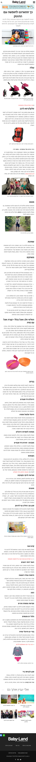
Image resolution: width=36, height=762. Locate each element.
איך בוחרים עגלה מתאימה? (25, 105)
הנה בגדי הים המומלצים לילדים (24, 644)
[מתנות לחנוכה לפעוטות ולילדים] (26, 714)
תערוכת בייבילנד (8, 745)
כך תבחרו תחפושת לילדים (9, 705)
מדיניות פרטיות (12, 753)
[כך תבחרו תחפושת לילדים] (9, 699)
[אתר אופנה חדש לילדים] (9, 714)
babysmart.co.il (29, 174)
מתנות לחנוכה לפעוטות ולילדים (26, 721)
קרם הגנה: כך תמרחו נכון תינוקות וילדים (26, 706)
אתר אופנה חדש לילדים (9, 720)
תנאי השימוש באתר (23, 753)
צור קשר (17, 745)
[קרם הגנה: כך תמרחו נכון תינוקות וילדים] (26, 699)
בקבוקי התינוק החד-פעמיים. (20, 472)
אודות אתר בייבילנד (26, 745)
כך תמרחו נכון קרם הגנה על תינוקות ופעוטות (20, 559)
